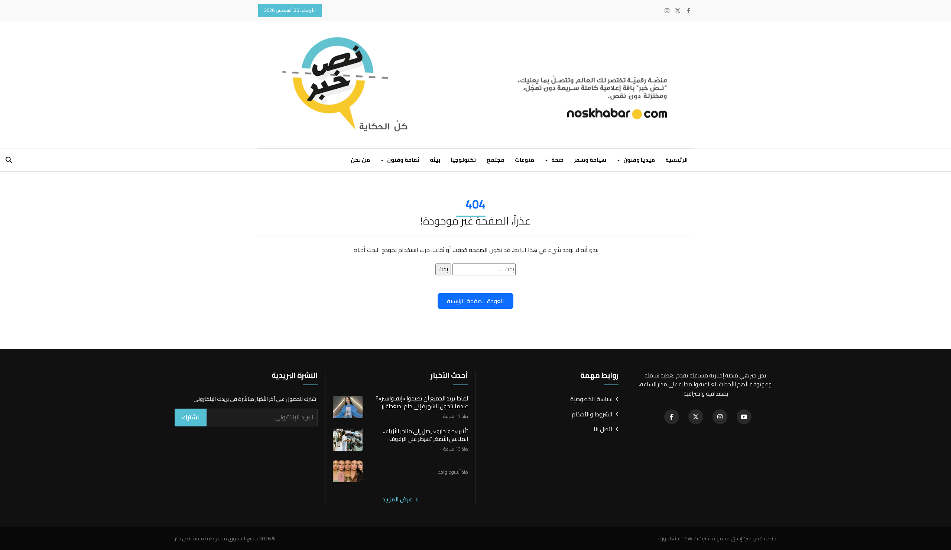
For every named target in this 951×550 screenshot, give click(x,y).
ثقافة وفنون (402, 159)
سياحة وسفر (590, 159)
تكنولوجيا (463, 159)
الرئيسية (676, 159)
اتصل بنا (603, 429)
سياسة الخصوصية (591, 399)
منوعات (524, 159)
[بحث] (9, 160)
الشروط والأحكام (592, 414)
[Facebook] (688, 10)
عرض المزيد (398, 499)
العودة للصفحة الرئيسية (475, 301)
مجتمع (495, 159)
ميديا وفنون (638, 159)
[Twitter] (678, 10)
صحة (557, 159)
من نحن (360, 159)
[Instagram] (667, 10)
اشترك (190, 417)
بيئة (435, 159)
